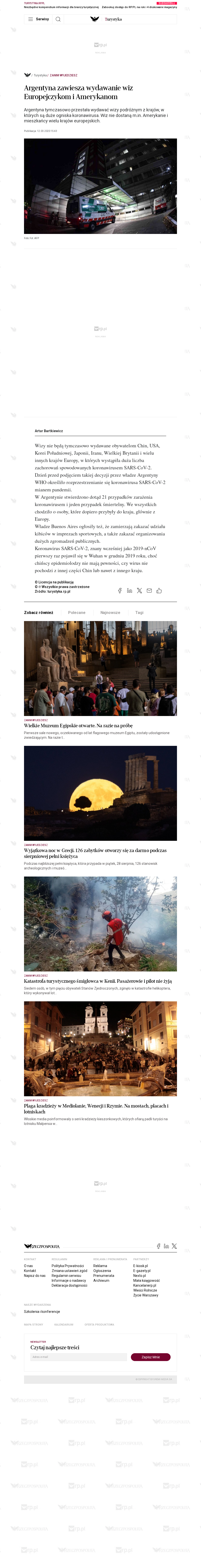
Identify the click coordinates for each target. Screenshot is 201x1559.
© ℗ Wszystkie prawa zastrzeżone (62, 587)
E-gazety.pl (142, 1271)
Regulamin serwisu (66, 1276)
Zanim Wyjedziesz (63, 75)
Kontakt (30, 1271)
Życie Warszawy (145, 1295)
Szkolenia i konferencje (42, 1312)
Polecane (77, 612)
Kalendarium (63, 1324)
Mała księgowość (146, 1280)
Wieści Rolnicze (145, 1290)
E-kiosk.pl (140, 1266)
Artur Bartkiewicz (49, 431)
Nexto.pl (139, 1276)
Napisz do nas (35, 1276)
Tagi (139, 612)
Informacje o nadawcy (69, 1280)
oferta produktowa (99, 1324)
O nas (28, 1266)
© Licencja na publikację (54, 582)
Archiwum (101, 1280)
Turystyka (40, 75)
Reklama (100, 1266)
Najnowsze (110, 612)
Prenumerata (103, 1276)
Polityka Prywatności (68, 1266)
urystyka (113, 19)
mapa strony (33, 1324)
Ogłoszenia (102, 1271)
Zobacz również (38, 612)
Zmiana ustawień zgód (69, 1271)
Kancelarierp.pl (144, 1285)
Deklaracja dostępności (69, 1285)
